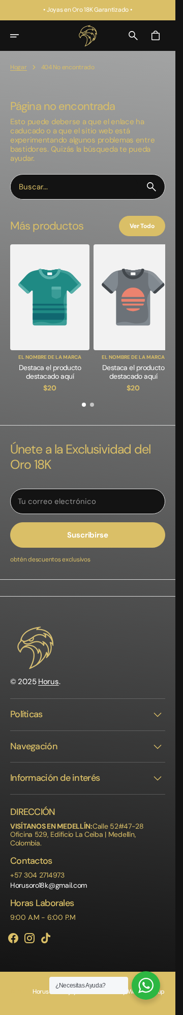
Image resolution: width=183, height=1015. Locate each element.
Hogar (18, 67)
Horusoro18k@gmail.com (48, 880)
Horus (48, 676)
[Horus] (88, 35)
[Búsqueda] (151, 187)
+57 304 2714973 (37, 870)
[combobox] (74, 187)
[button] (21, 35)
